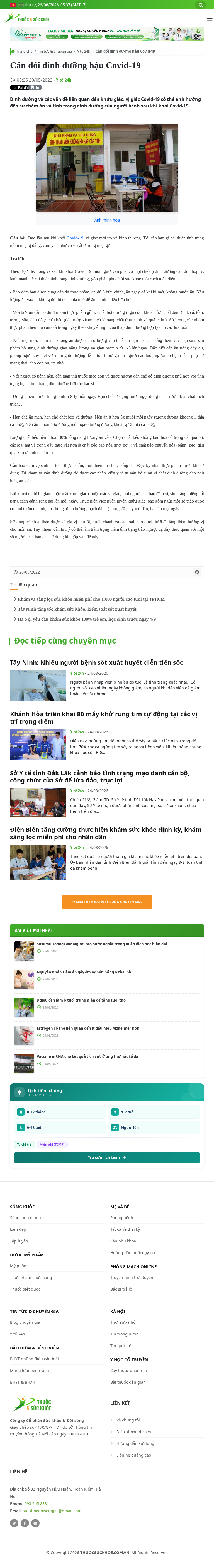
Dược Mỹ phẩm (27, 1254)
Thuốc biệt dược (25, 1289)
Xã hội (117, 1311)
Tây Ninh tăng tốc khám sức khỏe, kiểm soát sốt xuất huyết (77, 609)
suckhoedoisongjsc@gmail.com (52, 1510)
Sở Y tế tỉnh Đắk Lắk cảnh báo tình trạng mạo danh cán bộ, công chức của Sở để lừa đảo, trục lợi (99, 776)
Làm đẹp (18, 1229)
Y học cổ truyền (129, 1359)
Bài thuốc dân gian (128, 1382)
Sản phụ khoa (123, 1241)
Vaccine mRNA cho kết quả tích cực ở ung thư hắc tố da (87, 1056)
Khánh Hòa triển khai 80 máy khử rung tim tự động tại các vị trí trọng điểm (103, 717)
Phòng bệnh (121, 1217)
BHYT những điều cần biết (34, 1358)
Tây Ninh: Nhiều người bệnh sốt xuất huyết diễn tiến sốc (96, 662)
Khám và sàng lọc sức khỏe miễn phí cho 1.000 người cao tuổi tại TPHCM (91, 599)
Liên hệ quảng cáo (133, 1455)
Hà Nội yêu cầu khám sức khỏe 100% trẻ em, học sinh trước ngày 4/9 (87, 619)
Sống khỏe (22, 1206)
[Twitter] (14, 1523)
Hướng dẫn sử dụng (135, 1443)
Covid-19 (75, 238)
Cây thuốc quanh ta (128, 1370)
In (37, 87)
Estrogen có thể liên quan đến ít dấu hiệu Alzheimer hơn (88, 1028)
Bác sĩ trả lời (121, 1289)
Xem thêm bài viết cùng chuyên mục (109, 901)
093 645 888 (36, 1503)
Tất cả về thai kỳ (125, 1229)
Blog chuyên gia (25, 1322)
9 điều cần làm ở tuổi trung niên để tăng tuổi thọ (81, 1000)
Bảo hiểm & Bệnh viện (34, 1347)
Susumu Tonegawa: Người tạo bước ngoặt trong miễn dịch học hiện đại (102, 943)
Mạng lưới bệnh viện (29, 1370)
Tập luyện (19, 1241)
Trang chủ (24, 51)
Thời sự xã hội (123, 1322)
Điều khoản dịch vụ (134, 1431)
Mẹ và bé (119, 1206)
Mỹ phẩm (19, 1265)
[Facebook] (25, 1523)
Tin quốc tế (120, 1345)
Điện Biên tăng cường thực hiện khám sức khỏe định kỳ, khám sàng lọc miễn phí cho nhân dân (106, 833)
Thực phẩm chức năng (31, 1277)
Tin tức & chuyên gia (55, 51)
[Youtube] (35, 1523)
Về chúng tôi (128, 1420)
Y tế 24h (83, 51)
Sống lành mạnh (25, 1217)
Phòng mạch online (133, 1266)
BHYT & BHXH (22, 1382)
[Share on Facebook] (197, 572)
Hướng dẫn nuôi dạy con (133, 1252)
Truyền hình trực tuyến (131, 1277)
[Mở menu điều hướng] (207, 21)
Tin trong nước (124, 1334)
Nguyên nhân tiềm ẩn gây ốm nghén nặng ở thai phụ (85, 972)
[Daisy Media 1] (107, 34)
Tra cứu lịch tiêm (104, 1157)
